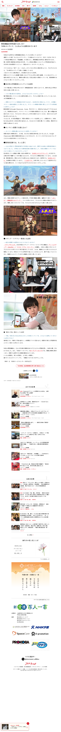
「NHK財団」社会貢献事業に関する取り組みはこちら (30, 366)
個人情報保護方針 (27, 666)
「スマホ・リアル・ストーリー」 (25, 247)
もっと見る (29, 535)
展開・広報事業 (23, 437)
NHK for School (16, 380)
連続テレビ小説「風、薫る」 (26, 499)
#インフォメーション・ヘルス (38, 396)
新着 (3, 6)
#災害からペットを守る (34, 406)
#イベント (33, 449)
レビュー (46, 6)
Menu (58, 1)
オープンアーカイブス (36, 351)
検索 (2, 1)
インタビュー (54, 6)
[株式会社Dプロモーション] (40, 634)
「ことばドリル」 (29, 160)
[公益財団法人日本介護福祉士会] (20, 627)
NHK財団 (17, 6)
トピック (28, 406)
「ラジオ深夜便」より (44, 559)
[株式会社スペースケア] (20, 634)
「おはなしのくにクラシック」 (40, 153)
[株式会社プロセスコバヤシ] (20, 645)
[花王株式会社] (40, 645)
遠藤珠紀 (27, 507)
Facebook (37, 370)
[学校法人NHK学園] (40, 627)
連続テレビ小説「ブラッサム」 (26, 489)
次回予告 (34, 499)
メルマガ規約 (44, 666)
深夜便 (34, 6)
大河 (23, 6)
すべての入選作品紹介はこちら (42, 599)
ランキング (9, 6)
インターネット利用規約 (18, 666)
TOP (5, 380)
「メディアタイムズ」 (10, 245)
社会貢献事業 (4, 51)
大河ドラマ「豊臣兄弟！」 (25, 509)
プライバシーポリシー (36, 666)
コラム (40, 6)
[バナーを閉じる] (28, 723)
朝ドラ (28, 6)
